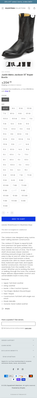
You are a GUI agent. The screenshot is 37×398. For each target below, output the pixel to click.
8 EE (20, 113)
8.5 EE (5, 108)
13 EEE (5, 206)
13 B (19, 144)
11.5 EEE (14, 201)
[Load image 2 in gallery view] (13, 64)
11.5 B (5, 144)
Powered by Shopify (18, 388)
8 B (12, 134)
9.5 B (5, 139)
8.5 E (12, 160)
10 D (4, 134)
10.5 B (21, 139)
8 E (4, 160)
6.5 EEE (6, 185)
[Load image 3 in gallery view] (18, 64)
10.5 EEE (25, 196)
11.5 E (27, 165)
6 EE (4, 175)
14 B (27, 144)
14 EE (13, 180)
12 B (12, 144)
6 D (4, 149)
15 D (27, 149)
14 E (18, 170)
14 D (20, 149)
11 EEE (5, 201)
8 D (13, 108)
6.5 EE (13, 175)
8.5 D (12, 113)
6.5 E (12, 155)
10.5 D (5, 119)
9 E (19, 160)
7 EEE (15, 185)
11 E (20, 165)
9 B (27, 134)
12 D (12, 124)
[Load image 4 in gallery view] (23, 64)
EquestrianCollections (14, 385)
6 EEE (21, 180)
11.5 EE (29, 108)
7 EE (21, 175)
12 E (4, 170)
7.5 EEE (24, 185)
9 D (21, 129)
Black (5, 100)
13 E (11, 170)
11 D (31, 119)
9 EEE (23, 190)
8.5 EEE (14, 190)
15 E (26, 170)
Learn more (28, 328)
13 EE (5, 180)
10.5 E (12, 165)
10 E (4, 165)
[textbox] (18, 324)
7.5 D (5, 129)
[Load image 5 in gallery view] (29, 64)
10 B (12, 139)
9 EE (28, 129)
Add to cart (18, 219)
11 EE (4, 124)
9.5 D (14, 129)
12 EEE (23, 201)
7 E (19, 155)
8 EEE (5, 190)
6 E (4, 155)
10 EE (21, 108)
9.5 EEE (6, 196)
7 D (4, 113)
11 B (28, 139)
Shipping (4, 85)
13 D (27, 124)
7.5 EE (29, 175)
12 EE (20, 124)
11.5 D (23, 119)
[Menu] (2, 8)
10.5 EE (14, 119)
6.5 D (12, 149)
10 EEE (15, 196)
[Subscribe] (34, 357)
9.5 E (26, 160)
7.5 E (26, 155)
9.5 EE (28, 113)
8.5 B (19, 134)
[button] (29, 8)
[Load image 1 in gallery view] (8, 64)
